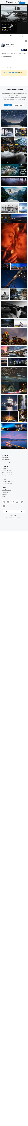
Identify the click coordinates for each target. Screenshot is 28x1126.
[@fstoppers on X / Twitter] (17, 502)
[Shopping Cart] (15, 2)
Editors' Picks (5, 468)
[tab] (8, 105)
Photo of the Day (6, 470)
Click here (4, 97)
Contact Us (5, 492)
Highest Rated (18, 105)
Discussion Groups (7, 472)
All (8, 105)
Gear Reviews (6, 460)
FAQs (3, 496)
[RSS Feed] (4, 506)
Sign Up (22, 2)
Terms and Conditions (17, 517)
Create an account (13, 72)
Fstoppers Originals (7, 462)
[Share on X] (25, 50)
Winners (6, 36)
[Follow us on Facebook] (13, 502)
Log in (4, 72)
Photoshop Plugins (7, 483)
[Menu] (2, 2)
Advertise (4, 494)
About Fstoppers (6, 490)
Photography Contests (8, 475)
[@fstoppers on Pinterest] (22, 502)
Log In (19, 1)
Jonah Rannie (9, 45)
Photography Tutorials (8, 481)
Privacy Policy (9, 517)
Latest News (5, 457)
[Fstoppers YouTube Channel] (8, 502)
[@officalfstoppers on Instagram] (4, 502)
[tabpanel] (14, 280)
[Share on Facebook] (22, 50)
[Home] (9, 2)
